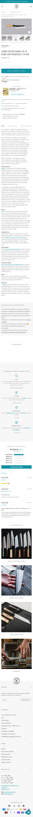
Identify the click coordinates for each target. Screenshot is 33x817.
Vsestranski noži (15, 12)
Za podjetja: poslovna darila (8, 734)
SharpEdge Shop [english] (9, 792)
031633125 (23, 413)
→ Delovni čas (16, 432)
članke (24, 398)
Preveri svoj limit (15, 80)
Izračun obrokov (5, 80)
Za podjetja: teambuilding (7, 731)
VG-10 (2, 211)
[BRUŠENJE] (16, 654)
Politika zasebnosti (6, 762)
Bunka (2, 168)
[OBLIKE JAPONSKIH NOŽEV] (16, 544)
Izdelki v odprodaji (5, 723)
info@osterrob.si (10, 413)
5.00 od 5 (21, 449)
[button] (4, 46)
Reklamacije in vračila (6, 757)
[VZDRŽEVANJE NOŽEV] (16, 580)
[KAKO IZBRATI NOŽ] (16, 617)
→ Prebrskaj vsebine (16, 402)
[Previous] (3, 26)
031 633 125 (4, 787)
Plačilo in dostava (5, 754)
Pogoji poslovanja (5, 759)
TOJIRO (3, 47)
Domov (3, 12)
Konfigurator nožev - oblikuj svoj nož (10, 726)
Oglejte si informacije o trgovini (10, 118)
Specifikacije (12, 126)
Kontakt (3, 749)
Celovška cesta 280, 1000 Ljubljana (9, 785)
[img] (4, 477)
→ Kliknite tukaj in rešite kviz (16, 388)
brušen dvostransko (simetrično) (13, 249)
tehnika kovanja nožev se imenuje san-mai (15, 237)
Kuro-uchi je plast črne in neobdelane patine (12, 264)
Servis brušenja (5, 720)
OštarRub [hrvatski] (7, 794)
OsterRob (15, 802)
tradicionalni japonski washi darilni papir (13, 332)
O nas (2, 717)
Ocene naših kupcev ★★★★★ (8, 715)
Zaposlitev (4, 728)
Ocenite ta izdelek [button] (16, 467)
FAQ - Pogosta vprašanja (7, 751)
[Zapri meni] (3, 6)
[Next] (29, 26)
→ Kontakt (16, 417)
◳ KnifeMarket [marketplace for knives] (11, 736)
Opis (2, 126)
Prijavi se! (25, 699)
